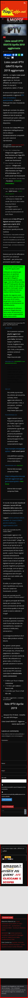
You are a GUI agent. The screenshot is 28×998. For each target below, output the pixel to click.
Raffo (11, 51)
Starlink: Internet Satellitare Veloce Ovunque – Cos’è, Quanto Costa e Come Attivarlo (13, 944)
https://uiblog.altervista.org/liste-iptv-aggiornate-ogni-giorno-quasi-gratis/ (15, 478)
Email (3, 771)
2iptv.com (7, 389)
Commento (5, 740)
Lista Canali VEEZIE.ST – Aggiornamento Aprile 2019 (13, 722)
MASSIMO (5, 933)
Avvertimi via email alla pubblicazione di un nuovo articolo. (13, 795)
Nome (4, 763)
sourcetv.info (8, 328)
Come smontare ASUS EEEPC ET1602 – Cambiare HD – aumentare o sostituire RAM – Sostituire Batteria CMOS (13, 925)
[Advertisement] (14, 830)
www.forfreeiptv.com (10, 465)
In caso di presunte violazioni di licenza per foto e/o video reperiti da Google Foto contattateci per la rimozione (13, 991)
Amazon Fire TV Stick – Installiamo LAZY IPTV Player (14, 716)
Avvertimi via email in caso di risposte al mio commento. (14, 788)
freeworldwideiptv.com (11, 414)
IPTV (4, 37)
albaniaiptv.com (9, 361)
